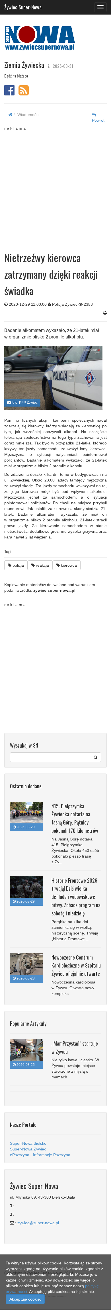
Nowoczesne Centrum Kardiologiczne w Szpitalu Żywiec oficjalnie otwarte (76, 966)
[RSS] (23, 93)
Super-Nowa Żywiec (28, 1149)
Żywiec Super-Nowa (23, 6)
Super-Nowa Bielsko (28, 1143)
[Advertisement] (55, 186)
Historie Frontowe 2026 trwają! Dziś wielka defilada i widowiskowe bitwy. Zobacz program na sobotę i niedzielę (76, 897)
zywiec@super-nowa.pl (38, 1223)
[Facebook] (9, 93)
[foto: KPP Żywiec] (53, 378)
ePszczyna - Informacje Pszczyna (40, 1154)
